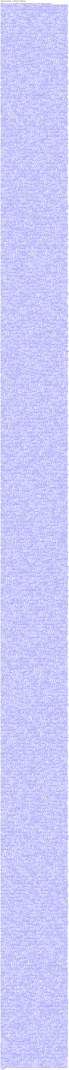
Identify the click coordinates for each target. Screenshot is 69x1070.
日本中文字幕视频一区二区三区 (10, 234)
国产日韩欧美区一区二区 (16, 12)
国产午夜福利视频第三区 (47, 222)
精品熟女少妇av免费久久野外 (31, 395)
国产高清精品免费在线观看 (54, 553)
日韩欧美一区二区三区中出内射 (45, 237)
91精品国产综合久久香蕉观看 (47, 549)
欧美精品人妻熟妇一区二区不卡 (36, 544)
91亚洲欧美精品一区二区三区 (16, 119)
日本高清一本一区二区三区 (48, 467)
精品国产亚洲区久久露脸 (48, 469)
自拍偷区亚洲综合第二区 (18, 495)
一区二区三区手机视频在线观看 (47, 73)
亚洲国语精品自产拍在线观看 (56, 99)
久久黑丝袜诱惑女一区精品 (50, 180)
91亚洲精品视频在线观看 (20, 129)
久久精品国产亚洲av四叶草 (46, 41)
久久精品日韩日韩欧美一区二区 (43, 40)
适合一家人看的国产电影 (19, 149)
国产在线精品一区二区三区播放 (9, 265)
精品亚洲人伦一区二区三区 (23, 74)
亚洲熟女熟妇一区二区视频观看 (21, 6)
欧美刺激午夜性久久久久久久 (56, 34)
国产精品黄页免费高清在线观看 (54, 488)
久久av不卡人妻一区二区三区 (20, 231)
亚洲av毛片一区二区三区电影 (30, 396)
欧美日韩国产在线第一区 (38, 220)
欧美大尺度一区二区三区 (9, 570)
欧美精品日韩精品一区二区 (58, 159)
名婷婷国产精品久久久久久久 (11, 299)
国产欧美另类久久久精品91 (19, 433)
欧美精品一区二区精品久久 (59, 204)
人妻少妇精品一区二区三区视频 (10, 519)
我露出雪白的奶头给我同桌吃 (29, 49)
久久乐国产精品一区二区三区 (10, 7)
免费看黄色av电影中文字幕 (25, 138)
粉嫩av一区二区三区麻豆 (32, 561)
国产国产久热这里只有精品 (45, 316)
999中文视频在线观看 (61, 122)
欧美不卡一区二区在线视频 (19, 334)
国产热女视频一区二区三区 (57, 353)
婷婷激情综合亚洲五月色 (28, 115)
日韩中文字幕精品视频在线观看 (50, 500)
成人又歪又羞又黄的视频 (42, 12)
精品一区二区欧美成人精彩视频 (37, 6)
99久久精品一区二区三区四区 (45, 261)
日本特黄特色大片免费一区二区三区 (55, 358)
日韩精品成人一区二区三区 (31, 68)
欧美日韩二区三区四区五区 (15, 532)
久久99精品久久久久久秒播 (19, 123)
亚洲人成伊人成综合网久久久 (25, 140)
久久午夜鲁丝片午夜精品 (10, 459)
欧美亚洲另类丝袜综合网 (35, 234)
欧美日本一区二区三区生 (17, 565)
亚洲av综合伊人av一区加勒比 (51, 90)
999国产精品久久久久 (51, 108)
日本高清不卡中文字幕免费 (45, 167)
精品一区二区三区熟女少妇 (44, 388)
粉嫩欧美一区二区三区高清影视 (43, 67)
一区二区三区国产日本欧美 (32, 551)
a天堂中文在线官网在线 (7, 350)
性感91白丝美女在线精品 (38, 183)
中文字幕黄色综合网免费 (46, 375)
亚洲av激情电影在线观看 (51, 272)
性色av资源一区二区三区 (38, 138)
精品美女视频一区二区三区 (49, 92)
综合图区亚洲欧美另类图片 (14, 148)
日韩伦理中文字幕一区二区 (38, 122)
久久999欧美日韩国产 (48, 27)
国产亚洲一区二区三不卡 (45, 480)
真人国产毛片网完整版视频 (8, 235)
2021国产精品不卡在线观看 (49, 7)
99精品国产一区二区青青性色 (49, 327)
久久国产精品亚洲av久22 (62, 368)
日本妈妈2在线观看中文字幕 (33, 382)
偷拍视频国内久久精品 (58, 384)
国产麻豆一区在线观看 (62, 177)
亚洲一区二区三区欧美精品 (7, 370)
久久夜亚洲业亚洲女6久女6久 (41, 440)
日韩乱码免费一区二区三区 (27, 517)
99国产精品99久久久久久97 (60, 549)
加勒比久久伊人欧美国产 (15, 34)
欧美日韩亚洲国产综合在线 (28, 40)
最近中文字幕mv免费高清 (58, 111)
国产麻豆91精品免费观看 (11, 65)
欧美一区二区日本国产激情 (14, 430)
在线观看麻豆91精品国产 (35, 238)
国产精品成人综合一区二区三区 (60, 283)
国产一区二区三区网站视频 (45, 436)
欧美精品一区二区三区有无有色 (36, 357)
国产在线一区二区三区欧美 (41, 259)
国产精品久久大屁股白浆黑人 (13, 214)
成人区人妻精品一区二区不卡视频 (36, 329)
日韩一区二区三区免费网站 (47, 416)
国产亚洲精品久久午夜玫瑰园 (34, 256)
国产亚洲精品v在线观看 (35, 97)
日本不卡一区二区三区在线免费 (11, 139)
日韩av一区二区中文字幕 (33, 77)
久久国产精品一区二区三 (56, 276)
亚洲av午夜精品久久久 (60, 432)
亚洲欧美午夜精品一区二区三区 (39, 145)
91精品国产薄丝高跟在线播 (8, 544)
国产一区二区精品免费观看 (33, 486)
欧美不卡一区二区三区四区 (45, 68)
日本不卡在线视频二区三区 (61, 58)
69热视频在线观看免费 (14, 425)
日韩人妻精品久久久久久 (40, 26)
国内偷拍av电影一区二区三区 (37, 44)
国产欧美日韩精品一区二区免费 (57, 75)
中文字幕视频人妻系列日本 (24, 65)
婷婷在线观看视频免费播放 (29, 422)
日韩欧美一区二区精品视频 (51, 239)
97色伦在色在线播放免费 (24, 156)
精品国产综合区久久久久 (53, 26)
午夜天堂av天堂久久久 (45, 77)
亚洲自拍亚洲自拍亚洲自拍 (11, 527)
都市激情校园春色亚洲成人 (49, 218)
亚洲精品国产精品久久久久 (48, 97)
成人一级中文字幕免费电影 (15, 411)
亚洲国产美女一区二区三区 (39, 358)
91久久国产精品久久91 (37, 116)
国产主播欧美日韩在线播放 (48, 454)
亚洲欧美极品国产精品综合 (20, 370)
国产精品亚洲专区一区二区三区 (40, 503)
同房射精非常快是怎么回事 (31, 283)
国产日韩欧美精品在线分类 (32, 230)
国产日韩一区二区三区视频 (25, 184)
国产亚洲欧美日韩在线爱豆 (49, 169)
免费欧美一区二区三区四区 (32, 552)
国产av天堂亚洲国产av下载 (61, 238)
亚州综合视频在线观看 (51, 323)
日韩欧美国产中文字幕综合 (46, 347)
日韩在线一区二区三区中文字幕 (57, 249)
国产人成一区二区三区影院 (37, 43)
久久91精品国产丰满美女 (42, 439)
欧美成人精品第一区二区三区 (61, 51)
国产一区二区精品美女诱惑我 (19, 251)
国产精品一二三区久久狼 (26, 220)
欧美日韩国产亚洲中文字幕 (41, 16)
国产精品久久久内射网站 (22, 346)
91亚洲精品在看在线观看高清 (10, 456)
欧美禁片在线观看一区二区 (34, 5)
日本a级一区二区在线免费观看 (38, 139)
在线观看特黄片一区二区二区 (28, 430)
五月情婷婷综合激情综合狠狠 (25, 94)
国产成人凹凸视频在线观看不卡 (47, 106)
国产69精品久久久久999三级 (49, 295)
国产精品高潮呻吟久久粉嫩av (8, 207)
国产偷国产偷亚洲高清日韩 (13, 497)
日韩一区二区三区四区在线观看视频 (44, 367)
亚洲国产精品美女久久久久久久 (32, 258)
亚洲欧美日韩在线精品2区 (43, 428)
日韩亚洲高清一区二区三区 (30, 388)
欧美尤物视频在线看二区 (19, 326)
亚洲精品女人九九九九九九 (57, 36)
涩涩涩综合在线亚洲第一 (46, 433)
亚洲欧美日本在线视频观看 (29, 305)
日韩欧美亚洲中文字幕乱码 (13, 406)
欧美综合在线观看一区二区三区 (56, 503)
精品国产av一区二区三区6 (56, 511)
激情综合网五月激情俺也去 (7, 324)
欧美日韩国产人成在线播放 (61, 551)
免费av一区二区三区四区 (12, 146)
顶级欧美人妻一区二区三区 (58, 285)
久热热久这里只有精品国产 (60, 210)
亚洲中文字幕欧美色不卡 (59, 162)
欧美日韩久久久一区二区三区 (55, 471)
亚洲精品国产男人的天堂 (6, 405)
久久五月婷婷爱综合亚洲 (44, 36)
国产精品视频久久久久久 (13, 450)
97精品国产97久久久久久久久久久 (29, 148)
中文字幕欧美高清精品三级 (42, 276)
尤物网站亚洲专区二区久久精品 (20, 405)
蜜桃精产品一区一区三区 (46, 442)
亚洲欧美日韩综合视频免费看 (52, 135)
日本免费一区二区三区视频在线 (34, 279)
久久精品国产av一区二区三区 (36, 364)
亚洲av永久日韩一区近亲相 (23, 224)
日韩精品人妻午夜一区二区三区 (32, 371)
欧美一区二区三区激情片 (43, 78)
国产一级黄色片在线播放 (18, 442)
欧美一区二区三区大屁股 (10, 109)
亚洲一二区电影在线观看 (35, 248)
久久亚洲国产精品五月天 (24, 265)
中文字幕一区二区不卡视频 (60, 164)
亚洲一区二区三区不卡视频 (33, 416)
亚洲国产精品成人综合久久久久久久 (18, 566)
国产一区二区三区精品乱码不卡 (42, 303)
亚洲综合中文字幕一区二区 (22, 402)
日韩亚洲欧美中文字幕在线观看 (49, 245)
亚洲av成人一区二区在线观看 (20, 470)
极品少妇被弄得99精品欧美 (15, 75)
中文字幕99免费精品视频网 (54, 461)
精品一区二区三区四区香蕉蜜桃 (52, 155)
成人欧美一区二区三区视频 (47, 57)
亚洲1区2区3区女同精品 (47, 143)
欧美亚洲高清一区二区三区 (51, 271)
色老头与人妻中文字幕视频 (38, 319)
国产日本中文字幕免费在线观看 (28, 215)
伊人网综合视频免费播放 (15, 40)
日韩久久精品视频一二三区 (36, 453)
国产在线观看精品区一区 (23, 248)
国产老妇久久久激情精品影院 (40, 425)
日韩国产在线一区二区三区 (52, 463)
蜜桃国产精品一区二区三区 (53, 64)
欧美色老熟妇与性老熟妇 (17, 288)
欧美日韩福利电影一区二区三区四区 (25, 26)
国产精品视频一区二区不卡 (61, 402)
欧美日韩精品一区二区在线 (50, 95)
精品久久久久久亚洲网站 (10, 248)
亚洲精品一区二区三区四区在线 (9, 546)
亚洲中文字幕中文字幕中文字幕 (49, 157)
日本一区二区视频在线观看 (26, 15)
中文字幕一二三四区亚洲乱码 (38, 88)
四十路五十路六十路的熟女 (7, 285)
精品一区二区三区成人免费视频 (57, 312)
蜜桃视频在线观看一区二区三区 (26, 449)
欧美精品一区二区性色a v (7, 179)
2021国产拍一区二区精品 (35, 157)
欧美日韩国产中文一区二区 (37, 17)
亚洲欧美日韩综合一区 (55, 78)
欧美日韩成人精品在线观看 (59, 27)
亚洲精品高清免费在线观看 (52, 532)
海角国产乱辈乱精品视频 (56, 429)
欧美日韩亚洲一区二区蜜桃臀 (50, 266)
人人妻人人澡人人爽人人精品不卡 (21, 381)
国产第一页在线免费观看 (15, 259)
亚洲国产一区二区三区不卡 (36, 545)
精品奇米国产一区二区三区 (11, 88)
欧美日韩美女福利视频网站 (22, 254)
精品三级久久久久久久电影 (33, 351)
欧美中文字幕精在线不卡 (19, 190)
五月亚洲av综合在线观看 (49, 404)
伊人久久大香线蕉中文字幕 (34, 469)
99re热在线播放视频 (16, 49)
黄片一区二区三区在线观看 (57, 395)
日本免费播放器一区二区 (49, 56)
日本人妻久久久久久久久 (42, 406)
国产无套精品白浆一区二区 (55, 508)
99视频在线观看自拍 (11, 364)
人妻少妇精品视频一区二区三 (21, 210)
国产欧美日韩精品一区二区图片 (37, 74)
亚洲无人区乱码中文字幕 (40, 146)
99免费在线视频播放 (34, 381)
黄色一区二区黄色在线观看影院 (31, 412)
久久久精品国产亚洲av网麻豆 (54, 302)
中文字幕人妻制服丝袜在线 (55, 361)
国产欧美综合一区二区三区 (18, 41)
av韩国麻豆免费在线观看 (47, 54)
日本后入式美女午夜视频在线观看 (50, 355)
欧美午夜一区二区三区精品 (27, 493)
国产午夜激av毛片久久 (7, 344)
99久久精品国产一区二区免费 (56, 439)
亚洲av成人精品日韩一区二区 (54, 10)
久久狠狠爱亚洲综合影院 (15, 215)
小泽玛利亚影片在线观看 (21, 327)
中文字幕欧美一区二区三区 (51, 30)
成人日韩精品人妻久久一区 (40, 13)
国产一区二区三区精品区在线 (59, 436)
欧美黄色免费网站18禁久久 (53, 13)
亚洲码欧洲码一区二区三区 (8, 346)
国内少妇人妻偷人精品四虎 (30, 261)
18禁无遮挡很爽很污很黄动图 (58, 320)
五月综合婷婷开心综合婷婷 (51, 346)
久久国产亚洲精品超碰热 (12, 61)
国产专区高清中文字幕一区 (24, 197)
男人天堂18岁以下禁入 (20, 338)
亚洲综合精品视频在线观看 (23, 528)
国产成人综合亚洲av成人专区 (22, 108)
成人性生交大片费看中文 (11, 95)
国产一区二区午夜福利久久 (51, 44)
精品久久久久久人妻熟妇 (27, 518)
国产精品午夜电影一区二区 (21, 39)
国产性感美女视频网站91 (31, 317)
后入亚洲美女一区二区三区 (38, 505)
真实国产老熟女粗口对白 (15, 493)
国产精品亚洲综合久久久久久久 (37, 108)
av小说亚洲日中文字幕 (31, 321)
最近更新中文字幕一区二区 (59, 316)
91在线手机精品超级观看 (33, 370)
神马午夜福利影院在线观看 (41, 292)
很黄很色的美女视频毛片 (51, 112)
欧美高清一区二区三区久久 (28, 361)
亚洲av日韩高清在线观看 (19, 387)
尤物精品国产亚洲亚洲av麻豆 (52, 247)
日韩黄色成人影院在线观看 (53, 425)
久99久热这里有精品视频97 (51, 447)
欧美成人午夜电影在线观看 (32, 549)
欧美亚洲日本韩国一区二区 (30, 413)
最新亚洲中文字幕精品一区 (26, 269)
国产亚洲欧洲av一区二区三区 (32, 162)
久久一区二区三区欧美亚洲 (42, 563)
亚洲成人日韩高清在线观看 (21, 266)
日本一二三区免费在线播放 (27, 312)
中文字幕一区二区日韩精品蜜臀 (58, 388)
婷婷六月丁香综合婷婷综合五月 (53, 65)
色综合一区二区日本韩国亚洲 (46, 296)
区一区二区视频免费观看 (17, 422)
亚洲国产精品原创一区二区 (59, 415)
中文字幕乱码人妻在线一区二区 (47, 255)
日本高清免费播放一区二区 (51, 535)
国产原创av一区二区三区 (24, 92)
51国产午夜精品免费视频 (17, 515)
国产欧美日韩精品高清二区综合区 (36, 346)
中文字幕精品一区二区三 (57, 123)
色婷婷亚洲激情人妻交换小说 (54, 146)
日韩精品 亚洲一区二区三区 (59, 289)
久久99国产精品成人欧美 (47, 338)
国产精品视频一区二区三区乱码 (21, 87)
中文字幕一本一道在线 (36, 331)
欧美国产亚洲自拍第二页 (36, 189)
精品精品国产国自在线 (23, 187)
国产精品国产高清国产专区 (19, 436)
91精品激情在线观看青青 (30, 276)
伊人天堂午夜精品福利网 (9, 357)
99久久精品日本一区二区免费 (38, 239)
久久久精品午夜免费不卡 (62, 327)
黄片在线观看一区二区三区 (52, 186)
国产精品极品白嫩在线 (15, 423)
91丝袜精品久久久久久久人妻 (44, 215)
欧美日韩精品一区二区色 (53, 227)
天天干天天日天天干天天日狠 (29, 34)
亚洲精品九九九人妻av (22, 347)
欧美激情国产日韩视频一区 (23, 97)
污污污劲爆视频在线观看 (36, 201)
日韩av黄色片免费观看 (23, 27)
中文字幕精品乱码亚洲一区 (47, 391)
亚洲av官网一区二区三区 (11, 471)
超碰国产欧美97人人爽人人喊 (50, 293)
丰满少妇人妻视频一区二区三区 (15, 514)
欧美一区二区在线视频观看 (26, 200)
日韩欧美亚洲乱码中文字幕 (32, 51)
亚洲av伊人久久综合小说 (42, 409)
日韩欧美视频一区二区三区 (17, 191)
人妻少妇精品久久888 (49, 263)
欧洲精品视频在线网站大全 (23, 525)
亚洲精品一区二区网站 (41, 473)
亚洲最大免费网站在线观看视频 (34, 341)
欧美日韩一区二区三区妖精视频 (60, 435)
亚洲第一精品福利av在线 (6, 98)
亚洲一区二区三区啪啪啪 (18, 413)
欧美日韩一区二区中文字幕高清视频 (48, 177)
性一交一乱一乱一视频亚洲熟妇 (52, 423)
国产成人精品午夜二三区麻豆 (8, 108)
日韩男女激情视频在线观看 (11, 247)
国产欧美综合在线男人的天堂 (11, 184)
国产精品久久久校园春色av (61, 350)
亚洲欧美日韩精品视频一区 (54, 419)
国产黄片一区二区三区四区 (31, 204)
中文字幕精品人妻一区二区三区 (59, 215)
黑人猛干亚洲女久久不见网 (7, 53)
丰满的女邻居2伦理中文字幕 (14, 360)
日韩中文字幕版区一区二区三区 (37, 323)
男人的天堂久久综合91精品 (39, 64)
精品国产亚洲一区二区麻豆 (42, 474)
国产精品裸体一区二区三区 (43, 353)
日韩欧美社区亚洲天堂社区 (61, 207)
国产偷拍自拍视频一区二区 (35, 196)
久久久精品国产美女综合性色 (15, 420)
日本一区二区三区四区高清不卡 (9, 292)
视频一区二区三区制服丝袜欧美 (56, 440)
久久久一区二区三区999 (34, 254)
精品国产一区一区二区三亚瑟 (26, 181)
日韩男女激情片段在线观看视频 (23, 521)
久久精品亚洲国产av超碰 (18, 439)
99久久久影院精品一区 (62, 244)
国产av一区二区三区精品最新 (55, 406)
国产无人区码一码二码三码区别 (29, 360)
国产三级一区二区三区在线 (34, 71)
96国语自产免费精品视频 (20, 561)
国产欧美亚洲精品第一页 (41, 63)
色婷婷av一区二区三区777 (42, 305)
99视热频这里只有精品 (50, 6)
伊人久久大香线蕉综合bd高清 (61, 205)
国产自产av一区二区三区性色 (13, 220)
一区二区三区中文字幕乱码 (38, 20)
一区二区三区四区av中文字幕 (42, 249)
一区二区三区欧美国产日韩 (54, 145)
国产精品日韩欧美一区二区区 (38, 197)
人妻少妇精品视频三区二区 (26, 503)
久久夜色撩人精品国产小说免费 (55, 555)
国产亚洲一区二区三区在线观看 (55, 374)
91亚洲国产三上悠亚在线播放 (57, 428)
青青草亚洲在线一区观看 (25, 519)
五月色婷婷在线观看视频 (38, 498)
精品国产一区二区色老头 (39, 463)
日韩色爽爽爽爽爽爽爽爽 (22, 572)
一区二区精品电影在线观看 (45, 385)
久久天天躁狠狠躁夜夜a (33, 443)
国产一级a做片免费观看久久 (46, 326)
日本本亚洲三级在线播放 (34, 150)
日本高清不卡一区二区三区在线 (19, 290)
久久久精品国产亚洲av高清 (20, 558)
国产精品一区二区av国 (38, 242)
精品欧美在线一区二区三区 (21, 368)
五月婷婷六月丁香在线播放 (60, 71)
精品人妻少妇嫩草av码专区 (30, 495)
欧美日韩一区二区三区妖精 (42, 286)
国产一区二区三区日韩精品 (48, 324)
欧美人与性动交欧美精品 (8, 201)
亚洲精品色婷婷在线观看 (29, 553)
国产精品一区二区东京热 (35, 466)
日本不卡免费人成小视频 (43, 398)
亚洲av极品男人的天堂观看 (45, 333)
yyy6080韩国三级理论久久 (59, 84)
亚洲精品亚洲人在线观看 (59, 411)
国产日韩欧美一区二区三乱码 (31, 316)
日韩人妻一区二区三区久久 (30, 191)
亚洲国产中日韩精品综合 (6, 341)
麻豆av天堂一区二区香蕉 (46, 39)
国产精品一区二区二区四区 (28, 75)
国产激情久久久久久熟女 (30, 512)
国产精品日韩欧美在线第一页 (32, 37)
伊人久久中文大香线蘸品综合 (52, 357)
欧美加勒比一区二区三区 (52, 457)
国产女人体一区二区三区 (35, 53)
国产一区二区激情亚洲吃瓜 (61, 208)
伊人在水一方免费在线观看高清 (19, 153)
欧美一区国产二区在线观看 (49, 221)
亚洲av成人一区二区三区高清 (48, 254)
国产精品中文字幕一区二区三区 (19, 85)
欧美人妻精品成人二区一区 (25, 457)
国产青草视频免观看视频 (34, 170)
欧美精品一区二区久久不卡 (10, 32)
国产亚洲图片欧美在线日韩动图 (8, 208)
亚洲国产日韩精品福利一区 (11, 80)
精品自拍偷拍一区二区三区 (16, 249)
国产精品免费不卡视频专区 (47, 81)
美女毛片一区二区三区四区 (49, 156)
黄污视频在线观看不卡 (45, 486)
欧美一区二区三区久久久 (9, 536)
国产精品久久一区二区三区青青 (28, 409)
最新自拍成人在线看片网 (7, 231)
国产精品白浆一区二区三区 (18, 68)
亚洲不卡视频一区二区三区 (17, 476)
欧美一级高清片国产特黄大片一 (22, 211)
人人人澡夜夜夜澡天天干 (23, 109)
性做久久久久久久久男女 (13, 408)
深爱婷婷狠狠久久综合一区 (60, 371)
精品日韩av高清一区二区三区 (61, 347)
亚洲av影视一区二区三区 (21, 536)
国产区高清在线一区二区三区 (50, 211)
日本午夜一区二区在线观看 (15, 115)
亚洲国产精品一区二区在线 (32, 106)
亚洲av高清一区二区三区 (59, 378)
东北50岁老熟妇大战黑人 (46, 111)
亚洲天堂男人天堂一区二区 (20, 256)
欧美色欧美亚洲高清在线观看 (12, 367)
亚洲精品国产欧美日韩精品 (35, 572)
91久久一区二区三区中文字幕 (9, 132)
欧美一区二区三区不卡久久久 (46, 204)
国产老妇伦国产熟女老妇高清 (38, 9)
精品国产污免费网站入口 (24, 142)
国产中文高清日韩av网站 (58, 172)
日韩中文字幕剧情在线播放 (7, 129)
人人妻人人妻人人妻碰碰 (11, 242)
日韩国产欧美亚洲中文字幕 (16, 353)
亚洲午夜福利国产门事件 (42, 314)
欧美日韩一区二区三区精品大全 (23, 198)
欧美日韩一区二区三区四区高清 (34, 344)
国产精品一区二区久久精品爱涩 (28, 99)
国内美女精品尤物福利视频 (59, 237)
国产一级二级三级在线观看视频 (44, 384)
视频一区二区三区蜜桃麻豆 (34, 54)
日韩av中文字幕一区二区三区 (25, 471)
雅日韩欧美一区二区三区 (56, 228)
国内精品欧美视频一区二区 (18, 50)
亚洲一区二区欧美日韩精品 (60, 446)
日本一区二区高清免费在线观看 (33, 334)
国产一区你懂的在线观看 (36, 32)
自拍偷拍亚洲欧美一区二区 (57, 190)
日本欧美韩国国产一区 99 (28, 491)
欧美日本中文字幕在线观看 (61, 558)
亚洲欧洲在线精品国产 (23, 501)
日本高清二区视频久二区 (54, 418)
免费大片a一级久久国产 (24, 136)
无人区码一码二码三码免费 (17, 316)
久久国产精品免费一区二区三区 (41, 181)
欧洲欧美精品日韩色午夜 (41, 313)
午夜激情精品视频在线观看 (25, 61)
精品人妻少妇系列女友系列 (37, 90)
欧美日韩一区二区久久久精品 (21, 155)
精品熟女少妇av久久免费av (50, 24)
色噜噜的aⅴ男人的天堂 (47, 85)
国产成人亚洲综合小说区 (9, 368)
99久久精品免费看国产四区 (9, 222)
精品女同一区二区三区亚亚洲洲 (18, 279)
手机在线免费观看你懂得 (22, 245)
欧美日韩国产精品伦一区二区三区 (53, 88)
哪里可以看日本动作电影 (20, 58)
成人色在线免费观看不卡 (18, 101)
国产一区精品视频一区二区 (34, 210)
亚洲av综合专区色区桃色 (40, 22)
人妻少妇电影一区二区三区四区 (30, 288)
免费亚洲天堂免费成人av (61, 128)
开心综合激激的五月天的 (18, 415)
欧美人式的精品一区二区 (49, 350)
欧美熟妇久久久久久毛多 (38, 91)
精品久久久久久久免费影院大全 (26, 22)
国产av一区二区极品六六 (31, 429)
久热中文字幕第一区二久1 (20, 435)
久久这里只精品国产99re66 (30, 415)
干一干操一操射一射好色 (11, 187)
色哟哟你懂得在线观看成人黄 (8, 39)
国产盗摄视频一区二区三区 (10, 94)
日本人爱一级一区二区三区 (38, 272)
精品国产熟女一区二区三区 (55, 305)
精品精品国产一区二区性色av (16, 125)
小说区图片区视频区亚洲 (24, 456)
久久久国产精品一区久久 (28, 504)
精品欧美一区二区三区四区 (56, 394)
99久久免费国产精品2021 (32, 123)
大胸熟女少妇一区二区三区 (46, 149)
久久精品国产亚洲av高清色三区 (41, 275)
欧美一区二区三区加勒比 (31, 50)
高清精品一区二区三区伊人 (48, 334)
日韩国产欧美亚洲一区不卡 (25, 91)
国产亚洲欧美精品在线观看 (26, 510)
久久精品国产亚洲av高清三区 (50, 198)
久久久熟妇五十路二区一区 (27, 423)
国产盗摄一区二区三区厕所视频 (16, 320)
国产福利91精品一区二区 (23, 545)
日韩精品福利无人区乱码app (12, 275)
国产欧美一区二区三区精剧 (25, 498)
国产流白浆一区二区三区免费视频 (14, 278)
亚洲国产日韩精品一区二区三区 (51, 224)
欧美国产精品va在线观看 (20, 296)
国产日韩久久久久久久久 (61, 279)
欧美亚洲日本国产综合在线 (47, 5)
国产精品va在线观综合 (56, 515)
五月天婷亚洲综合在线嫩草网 (29, 473)
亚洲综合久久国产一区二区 (18, 152)
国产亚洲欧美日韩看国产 (18, 372)
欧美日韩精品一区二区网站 (41, 449)
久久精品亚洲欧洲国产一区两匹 (13, 121)
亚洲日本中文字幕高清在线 (10, 197)
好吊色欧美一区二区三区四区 (34, 173)
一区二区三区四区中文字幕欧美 (48, 179)
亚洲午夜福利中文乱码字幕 (61, 391)
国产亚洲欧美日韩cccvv (8, 176)
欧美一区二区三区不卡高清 (21, 357)
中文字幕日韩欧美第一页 (59, 98)
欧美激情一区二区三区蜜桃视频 (9, 569)
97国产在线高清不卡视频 (11, 140)
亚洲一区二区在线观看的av (20, 54)
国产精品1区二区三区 (15, 30)
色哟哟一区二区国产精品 (25, 139)
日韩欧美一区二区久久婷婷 (56, 372)
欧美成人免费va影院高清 (25, 299)
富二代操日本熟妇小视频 (53, 522)
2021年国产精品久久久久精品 (45, 125)
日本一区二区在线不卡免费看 (35, 377)
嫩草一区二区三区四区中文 (10, 27)
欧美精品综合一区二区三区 (42, 278)
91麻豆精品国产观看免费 (58, 33)
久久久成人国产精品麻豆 (35, 559)
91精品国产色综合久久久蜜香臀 (32, 379)
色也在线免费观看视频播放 (15, 504)
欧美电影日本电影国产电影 (47, 466)
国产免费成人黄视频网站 (10, 180)
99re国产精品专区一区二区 (62, 354)
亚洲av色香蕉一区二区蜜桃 (7, 552)
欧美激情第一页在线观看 (16, 314)
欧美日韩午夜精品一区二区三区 (45, 50)
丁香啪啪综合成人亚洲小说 (49, 389)
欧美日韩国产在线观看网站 (36, 7)
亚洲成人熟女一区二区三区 (57, 379)
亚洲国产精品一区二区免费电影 (58, 40)
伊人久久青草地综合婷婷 (35, 324)
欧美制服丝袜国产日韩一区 (24, 56)
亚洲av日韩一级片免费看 (29, 67)
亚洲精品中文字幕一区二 (33, 296)
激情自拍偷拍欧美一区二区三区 (58, 556)
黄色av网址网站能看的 (20, 207)
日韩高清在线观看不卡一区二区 (26, 80)
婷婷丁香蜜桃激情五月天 (53, 510)
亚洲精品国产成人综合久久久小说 (35, 24)
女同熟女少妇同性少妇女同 (60, 330)
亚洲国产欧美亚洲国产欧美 (27, 306)
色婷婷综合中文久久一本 (48, 377)
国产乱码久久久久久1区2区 (46, 230)
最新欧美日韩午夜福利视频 (8, 309)
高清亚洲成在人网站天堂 (26, 464)
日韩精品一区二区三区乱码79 (19, 51)
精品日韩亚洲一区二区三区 (54, 292)
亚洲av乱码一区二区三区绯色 (36, 169)
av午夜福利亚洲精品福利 (59, 412)
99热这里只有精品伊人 (17, 432)
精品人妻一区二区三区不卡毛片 (20, 84)
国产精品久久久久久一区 (49, 58)
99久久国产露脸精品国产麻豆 (11, 91)
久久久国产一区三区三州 (48, 340)
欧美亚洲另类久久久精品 (8, 71)
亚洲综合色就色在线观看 (21, 150)
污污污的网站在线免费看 (10, 189)
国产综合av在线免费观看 (13, 490)
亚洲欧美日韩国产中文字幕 (27, 214)
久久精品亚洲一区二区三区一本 (51, 60)
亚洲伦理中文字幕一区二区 (50, 231)
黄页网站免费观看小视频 (6, 436)
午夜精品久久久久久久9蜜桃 (9, 164)
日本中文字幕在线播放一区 (31, 326)
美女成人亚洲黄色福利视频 (11, 135)
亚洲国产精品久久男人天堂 (25, 271)
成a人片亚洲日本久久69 (20, 118)
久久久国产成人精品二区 (58, 288)
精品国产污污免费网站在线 (51, 184)
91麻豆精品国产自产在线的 (16, 305)
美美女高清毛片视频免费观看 (39, 235)
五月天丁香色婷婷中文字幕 (28, 511)
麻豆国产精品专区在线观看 (7, 210)
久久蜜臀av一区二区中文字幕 (38, 112)
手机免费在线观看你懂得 (47, 71)
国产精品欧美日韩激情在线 (48, 189)
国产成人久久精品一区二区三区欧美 (25, 310)
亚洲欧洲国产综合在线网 (28, 121)
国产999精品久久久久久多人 (53, 214)
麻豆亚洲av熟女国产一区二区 (38, 65)
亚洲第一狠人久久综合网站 (55, 181)
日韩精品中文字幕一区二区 (12, 505)
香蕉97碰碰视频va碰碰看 (41, 10)
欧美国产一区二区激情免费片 (11, 22)
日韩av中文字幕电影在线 (62, 56)
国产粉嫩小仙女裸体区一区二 (9, 418)
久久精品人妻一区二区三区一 (30, 105)
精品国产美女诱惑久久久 (46, 285)
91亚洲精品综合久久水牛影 (14, 518)
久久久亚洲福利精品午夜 (60, 478)
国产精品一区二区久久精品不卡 (28, 481)
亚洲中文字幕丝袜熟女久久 (58, 351)
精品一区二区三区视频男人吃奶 (60, 230)
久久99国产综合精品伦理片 (9, 347)
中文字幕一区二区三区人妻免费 (22, 454)
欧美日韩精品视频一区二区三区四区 (16, 23)
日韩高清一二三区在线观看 (20, 392)
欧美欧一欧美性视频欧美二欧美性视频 (54, 319)
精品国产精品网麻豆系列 (22, 46)
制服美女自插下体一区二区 (46, 46)
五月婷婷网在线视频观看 (49, 163)
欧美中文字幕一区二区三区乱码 (60, 149)
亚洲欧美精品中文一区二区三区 (21, 437)
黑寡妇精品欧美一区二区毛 (26, 302)
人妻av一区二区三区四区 (15, 99)
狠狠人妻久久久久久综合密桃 (59, 433)
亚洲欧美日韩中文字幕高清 (59, 252)
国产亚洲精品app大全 (27, 183)
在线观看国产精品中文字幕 (48, 196)
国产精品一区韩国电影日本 (19, 538)
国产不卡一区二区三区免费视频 (24, 20)
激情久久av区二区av (12, 116)
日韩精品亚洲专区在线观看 (9, 26)
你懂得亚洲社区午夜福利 (61, 106)
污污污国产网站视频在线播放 (8, 150)
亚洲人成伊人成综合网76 (61, 109)
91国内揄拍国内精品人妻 (9, 336)
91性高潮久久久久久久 (25, 112)
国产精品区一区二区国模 (39, 273)
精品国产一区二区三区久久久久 (45, 378)
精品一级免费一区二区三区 (47, 205)
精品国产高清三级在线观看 (23, 282)
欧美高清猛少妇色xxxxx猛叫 (55, 15)
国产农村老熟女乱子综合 (17, 396)
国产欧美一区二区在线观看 (50, 19)
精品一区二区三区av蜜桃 (35, 164)
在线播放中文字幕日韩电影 (48, 128)
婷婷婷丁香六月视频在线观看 (43, 481)
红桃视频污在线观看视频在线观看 (22, 9)
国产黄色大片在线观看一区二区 (36, 402)
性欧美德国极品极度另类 (57, 480)
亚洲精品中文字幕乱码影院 (38, 457)
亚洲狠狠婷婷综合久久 (33, 84)
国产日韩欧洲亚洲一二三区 (34, 391)
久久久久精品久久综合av (46, 172)
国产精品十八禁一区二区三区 (27, 114)
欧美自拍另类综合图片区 (39, 447)
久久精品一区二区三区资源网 (22, 309)
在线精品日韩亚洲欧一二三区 (59, 385)
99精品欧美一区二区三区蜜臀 (23, 60)
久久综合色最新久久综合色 (29, 548)
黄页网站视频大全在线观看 (36, 456)
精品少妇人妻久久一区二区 (20, 483)
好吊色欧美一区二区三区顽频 (14, 16)
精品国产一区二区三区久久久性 (52, 138)
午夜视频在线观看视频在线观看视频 (38, 418)
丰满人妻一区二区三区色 (32, 129)
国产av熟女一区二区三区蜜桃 (34, 128)
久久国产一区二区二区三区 (17, 494)
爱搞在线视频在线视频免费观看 (18, 230)
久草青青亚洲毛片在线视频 (23, 365)
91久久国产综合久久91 (59, 437)
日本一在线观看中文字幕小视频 (16, 395)
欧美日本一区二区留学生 (55, 16)
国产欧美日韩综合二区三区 (55, 420)
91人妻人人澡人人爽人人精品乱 (15, 555)
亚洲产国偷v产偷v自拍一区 (49, 341)
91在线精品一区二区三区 (51, 197)
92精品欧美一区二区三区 (59, 125)
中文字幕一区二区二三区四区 (34, 81)
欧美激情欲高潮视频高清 (32, 436)
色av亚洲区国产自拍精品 (61, 477)
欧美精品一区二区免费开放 (18, 162)
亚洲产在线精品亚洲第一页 (49, 456)
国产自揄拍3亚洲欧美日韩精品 (35, 336)
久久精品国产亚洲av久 (50, 91)
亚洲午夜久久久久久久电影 (50, 43)
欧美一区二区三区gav (25, 307)
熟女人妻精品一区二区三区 (36, 156)
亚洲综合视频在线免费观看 (34, 47)
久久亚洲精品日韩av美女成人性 (44, 152)
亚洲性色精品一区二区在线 (20, 351)
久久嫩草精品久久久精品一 (61, 466)
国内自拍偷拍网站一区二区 (20, 443)
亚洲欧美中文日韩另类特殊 (23, 239)
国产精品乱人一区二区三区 (45, 193)
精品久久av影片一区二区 (21, 391)
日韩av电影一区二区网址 (51, 20)
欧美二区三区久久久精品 (56, 495)
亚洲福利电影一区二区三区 (19, 179)
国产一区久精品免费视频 (40, 121)
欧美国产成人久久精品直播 (37, 365)
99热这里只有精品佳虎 (59, 377)
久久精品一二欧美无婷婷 (48, 437)
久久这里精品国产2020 (49, 207)
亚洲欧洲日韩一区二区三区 (60, 452)
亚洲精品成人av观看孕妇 (52, 174)
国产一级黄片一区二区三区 (26, 273)
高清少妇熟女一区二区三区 (39, 302)
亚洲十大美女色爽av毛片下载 (32, 41)
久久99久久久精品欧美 (56, 29)
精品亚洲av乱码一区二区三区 (10, 545)
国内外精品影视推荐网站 (47, 23)
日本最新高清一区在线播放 (34, 205)
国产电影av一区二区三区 (43, 372)
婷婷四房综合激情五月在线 (48, 528)
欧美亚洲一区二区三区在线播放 (25, 242)
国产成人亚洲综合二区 (6, 372)
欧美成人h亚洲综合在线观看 (35, 484)
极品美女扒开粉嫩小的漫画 (7, 232)
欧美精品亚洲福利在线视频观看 (34, 355)
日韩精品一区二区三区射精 (60, 203)
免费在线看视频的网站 (60, 282)
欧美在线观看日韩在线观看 (9, 528)
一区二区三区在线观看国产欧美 (20, 217)
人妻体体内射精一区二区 (50, 348)
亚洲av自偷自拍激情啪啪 (58, 118)
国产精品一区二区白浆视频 (22, 280)
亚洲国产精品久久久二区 (43, 191)
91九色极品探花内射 (39, 30)
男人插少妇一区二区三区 (39, 269)
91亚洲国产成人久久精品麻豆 (9, 224)
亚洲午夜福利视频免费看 (40, 114)
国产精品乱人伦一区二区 (38, 426)
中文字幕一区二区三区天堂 (39, 225)
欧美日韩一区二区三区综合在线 (21, 350)
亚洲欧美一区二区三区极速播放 (20, 559)
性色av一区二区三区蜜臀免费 (30, 353)
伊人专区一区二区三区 (7, 149)
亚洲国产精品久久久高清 (9, 143)
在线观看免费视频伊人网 (50, 569)
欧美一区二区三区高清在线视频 (52, 213)
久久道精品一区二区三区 (48, 32)
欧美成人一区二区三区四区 (27, 303)
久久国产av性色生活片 (26, 362)
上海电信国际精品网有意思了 (59, 261)
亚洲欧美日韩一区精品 (14, 227)
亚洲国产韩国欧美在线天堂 (60, 153)
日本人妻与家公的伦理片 (8, 263)
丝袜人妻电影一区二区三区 (18, 160)
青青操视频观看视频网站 (48, 331)
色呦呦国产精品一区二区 (8, 118)
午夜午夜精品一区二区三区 (8, 266)
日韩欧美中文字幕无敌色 (22, 222)
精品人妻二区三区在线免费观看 (12, 268)
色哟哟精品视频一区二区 (17, 105)
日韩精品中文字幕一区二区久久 (33, 23)
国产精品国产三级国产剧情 (23, 174)
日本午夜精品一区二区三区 (59, 150)
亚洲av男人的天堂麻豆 (26, 268)
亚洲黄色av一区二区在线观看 (57, 565)
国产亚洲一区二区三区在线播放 (45, 445)
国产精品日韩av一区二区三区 (31, 507)
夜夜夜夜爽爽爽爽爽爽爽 (38, 95)
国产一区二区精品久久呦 (51, 307)
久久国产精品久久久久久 (60, 256)
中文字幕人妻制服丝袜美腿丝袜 (16, 261)
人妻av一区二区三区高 (24, 244)
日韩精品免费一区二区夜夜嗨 (35, 85)
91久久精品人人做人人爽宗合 (19, 73)
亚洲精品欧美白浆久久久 (34, 33)
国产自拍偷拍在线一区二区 (42, 476)
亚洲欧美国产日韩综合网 (51, 337)
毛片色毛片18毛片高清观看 (29, 126)
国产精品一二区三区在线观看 (34, 327)
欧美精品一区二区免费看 (6, 486)
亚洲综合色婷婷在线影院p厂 (58, 104)
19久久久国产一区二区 (9, 17)
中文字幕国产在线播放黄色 (31, 104)
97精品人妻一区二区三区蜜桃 (36, 187)
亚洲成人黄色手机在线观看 (20, 404)
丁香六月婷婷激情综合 (51, 200)
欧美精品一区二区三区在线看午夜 (28, 450)
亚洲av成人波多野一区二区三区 (21, 324)
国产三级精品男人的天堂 (38, 268)
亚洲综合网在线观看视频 (18, 539)
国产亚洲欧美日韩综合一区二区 (19, 375)
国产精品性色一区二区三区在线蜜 (9, 239)
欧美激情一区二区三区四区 (19, 382)
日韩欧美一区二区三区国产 (58, 68)
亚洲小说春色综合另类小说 (35, 27)
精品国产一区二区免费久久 (61, 37)
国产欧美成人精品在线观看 (7, 561)
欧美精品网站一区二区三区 (32, 149)
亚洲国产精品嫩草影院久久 (7, 355)
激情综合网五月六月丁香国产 (28, 406)
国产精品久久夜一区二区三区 (47, 51)
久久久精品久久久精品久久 (59, 381)
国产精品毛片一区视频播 (34, 153)
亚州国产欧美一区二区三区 (56, 562)
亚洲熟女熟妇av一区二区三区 (52, 300)
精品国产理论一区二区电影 (21, 177)
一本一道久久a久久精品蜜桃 (52, 140)
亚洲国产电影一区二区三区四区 (42, 306)
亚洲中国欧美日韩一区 (53, 63)
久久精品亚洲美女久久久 (42, 512)
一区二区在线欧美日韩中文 (56, 387)
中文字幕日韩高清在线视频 (38, 140)
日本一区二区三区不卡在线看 (48, 368)
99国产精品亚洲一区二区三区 (18, 167)
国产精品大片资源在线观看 (52, 362)
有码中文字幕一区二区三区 (15, 183)
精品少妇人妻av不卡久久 (8, 58)
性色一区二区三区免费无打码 (21, 238)
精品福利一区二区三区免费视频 (30, 515)
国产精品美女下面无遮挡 (8, 371)
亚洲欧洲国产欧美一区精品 (17, 378)
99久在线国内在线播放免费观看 (43, 49)
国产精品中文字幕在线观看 (57, 507)
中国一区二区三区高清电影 (42, 420)
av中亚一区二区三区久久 (29, 249)
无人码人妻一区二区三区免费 (36, 82)
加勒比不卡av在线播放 (36, 70)
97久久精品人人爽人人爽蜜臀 (26, 225)
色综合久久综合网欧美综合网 (9, 572)
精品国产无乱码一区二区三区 (10, 92)
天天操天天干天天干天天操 (51, 220)
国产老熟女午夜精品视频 (17, 126)
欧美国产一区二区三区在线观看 (35, 570)
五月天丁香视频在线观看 (43, 321)
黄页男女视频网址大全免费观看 (11, 200)
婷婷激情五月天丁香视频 (44, 29)
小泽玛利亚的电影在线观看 (47, 452)
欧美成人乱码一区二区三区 (11, 138)
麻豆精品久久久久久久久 (35, 368)
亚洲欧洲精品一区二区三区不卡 (50, 408)
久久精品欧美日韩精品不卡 (38, 337)
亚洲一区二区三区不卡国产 (39, 518)
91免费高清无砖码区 (44, 508)
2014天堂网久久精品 (39, 423)
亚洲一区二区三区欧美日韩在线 (26, 146)
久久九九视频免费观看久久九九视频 (31, 432)
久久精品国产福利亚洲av (35, 176)
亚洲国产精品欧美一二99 (56, 191)
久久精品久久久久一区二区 (59, 23)
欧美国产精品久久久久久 (25, 88)
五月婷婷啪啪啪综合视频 (61, 324)
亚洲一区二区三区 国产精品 (12, 10)
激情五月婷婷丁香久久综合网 (12, 524)
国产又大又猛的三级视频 (41, 119)
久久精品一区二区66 (60, 255)
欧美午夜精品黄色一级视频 (33, 172)
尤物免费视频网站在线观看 (60, 559)
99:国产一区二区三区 (50, 329)
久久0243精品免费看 (34, 109)
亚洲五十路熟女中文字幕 (29, 278)
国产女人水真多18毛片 (39, 532)
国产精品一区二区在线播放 (55, 251)
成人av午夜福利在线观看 (43, 562)
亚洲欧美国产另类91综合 (24, 32)
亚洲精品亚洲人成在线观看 (57, 405)
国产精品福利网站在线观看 (52, 9)
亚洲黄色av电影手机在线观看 (19, 203)
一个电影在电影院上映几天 (39, 362)
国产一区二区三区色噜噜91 (61, 254)
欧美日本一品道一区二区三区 (24, 459)
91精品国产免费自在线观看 (19, 486)
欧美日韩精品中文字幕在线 (60, 129)
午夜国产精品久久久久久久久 (21, 484)
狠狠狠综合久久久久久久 (37, 60)
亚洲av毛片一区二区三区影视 (21, 194)
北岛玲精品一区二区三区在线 (30, 237)
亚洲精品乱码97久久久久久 (7, 255)
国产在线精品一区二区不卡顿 (41, 133)
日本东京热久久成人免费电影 (40, 546)
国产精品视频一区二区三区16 (20, 341)
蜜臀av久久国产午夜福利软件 (57, 80)
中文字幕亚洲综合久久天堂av (21, 329)
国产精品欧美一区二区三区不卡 (48, 483)
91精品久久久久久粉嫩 (34, 46)
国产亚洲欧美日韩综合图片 (19, 333)
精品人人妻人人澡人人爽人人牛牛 (34, 354)
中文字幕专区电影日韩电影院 (61, 53)
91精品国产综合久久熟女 (49, 354)
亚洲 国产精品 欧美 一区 (23, 569)
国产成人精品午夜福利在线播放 (58, 413)
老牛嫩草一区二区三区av (29, 119)
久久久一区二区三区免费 (14, 481)
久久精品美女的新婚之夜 (20, 172)
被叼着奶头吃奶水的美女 (11, 44)
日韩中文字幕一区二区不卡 (30, 445)
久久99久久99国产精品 (13, 112)
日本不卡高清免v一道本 (55, 317)
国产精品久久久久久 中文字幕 (14, 361)
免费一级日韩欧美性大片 (52, 121)
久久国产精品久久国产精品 (7, 392)
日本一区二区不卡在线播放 (9, 295)
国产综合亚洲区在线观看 (19, 78)
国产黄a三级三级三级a (33, 177)
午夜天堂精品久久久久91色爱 (12, 464)
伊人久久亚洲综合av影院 (61, 97)
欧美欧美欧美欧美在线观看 (7, 469)
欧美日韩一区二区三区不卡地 (14, 491)
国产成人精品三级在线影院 (18, 193)
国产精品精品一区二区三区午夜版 (50, 297)
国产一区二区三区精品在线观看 (35, 487)
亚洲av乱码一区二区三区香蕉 (58, 529)
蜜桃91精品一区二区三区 (49, 116)
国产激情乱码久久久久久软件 (20, 377)
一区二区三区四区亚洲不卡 (46, 162)
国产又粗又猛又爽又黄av (46, 150)
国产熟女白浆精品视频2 (37, 521)
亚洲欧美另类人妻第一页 (22, 169)
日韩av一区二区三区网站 (36, 528)
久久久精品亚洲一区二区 (33, 375)
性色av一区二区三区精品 (60, 32)
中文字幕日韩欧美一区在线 (38, 300)
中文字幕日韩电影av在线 (34, 39)
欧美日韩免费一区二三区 (50, 541)
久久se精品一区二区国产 (6, 333)
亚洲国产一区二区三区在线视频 (18, 81)
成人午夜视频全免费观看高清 (31, 480)
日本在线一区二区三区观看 (60, 46)
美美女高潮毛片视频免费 (61, 443)
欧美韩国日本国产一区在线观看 (17, 385)
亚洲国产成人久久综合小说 (50, 498)
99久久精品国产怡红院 (33, 558)
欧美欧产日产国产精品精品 (50, 534)
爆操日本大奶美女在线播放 (25, 247)
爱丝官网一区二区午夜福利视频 (45, 148)
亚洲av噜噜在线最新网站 (28, 532)
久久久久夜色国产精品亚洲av (53, 74)
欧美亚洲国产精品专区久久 (19, 446)
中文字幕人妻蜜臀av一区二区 (44, 190)
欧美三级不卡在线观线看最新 (42, 75)
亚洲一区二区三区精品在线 (18, 29)
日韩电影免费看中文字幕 (56, 303)
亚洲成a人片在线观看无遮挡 (58, 49)
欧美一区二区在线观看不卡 (41, 490)
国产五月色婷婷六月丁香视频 (21, 131)
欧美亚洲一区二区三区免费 (32, 255)
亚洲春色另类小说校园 (12, 90)
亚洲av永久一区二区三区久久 (55, 314)
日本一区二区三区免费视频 (28, 16)
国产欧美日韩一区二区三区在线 (52, 426)
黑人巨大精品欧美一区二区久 (20, 24)
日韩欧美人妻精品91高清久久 (43, 514)
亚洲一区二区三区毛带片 (8, 9)
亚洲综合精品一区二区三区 (28, 12)
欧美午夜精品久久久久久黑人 (27, 394)
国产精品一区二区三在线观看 (21, 53)
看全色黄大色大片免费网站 (18, 283)
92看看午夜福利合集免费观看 (52, 136)
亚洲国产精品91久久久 (58, 248)
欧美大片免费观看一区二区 (27, 228)
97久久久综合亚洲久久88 (10, 365)
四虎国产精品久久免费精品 (16, 563)
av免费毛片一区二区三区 (19, 317)
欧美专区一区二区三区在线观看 (24, 272)
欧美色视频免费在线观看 (13, 358)
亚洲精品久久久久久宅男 (62, 295)
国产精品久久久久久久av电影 (55, 449)
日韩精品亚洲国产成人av (19, 98)
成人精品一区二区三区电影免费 (18, 173)
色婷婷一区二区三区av (7, 87)
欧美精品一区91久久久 (37, 221)
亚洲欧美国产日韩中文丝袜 (37, 180)
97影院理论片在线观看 (30, 289)
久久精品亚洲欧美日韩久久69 (46, 102)
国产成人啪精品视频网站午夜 (22, 176)
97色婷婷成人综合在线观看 (46, 153)
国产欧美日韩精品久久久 (31, 78)
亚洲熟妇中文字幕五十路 (49, 484)
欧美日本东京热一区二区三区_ (50, 392)
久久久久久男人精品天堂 (48, 256)
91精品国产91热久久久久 (51, 401)
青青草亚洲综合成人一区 (18, 166)
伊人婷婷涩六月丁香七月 (53, 119)
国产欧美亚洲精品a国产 (30, 190)
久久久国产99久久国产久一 (53, 22)
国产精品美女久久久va (9, 337)
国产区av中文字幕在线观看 (48, 176)
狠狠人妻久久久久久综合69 (10, 122)
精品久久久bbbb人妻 (13, 461)
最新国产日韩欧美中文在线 (47, 371)
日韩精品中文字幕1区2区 (34, 452)
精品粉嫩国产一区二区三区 (56, 548)
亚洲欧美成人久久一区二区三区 (30, 556)
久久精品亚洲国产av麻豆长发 (19, 321)
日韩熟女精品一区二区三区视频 (16, 512)
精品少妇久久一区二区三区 (51, 242)
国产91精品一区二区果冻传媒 (24, 180)
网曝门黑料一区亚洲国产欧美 (43, 126)
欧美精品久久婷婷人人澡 (32, 203)
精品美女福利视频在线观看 (54, 12)
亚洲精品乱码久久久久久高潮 (57, 360)
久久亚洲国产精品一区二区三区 (42, 310)
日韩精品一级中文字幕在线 (57, 126)
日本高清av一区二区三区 (39, 535)
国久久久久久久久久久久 (46, 101)
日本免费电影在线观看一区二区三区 (49, 343)
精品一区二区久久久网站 (42, 34)
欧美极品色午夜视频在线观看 (21, 232)
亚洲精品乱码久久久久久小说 (26, 275)
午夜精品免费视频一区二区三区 (37, 174)
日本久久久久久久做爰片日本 (52, 505)
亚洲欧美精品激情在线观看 (21, 466)
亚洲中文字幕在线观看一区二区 (35, 470)
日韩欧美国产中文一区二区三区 (44, 415)
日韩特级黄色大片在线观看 (19, 354)
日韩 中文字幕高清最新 (57, 494)
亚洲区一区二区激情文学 (29, 514)
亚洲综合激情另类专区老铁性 (43, 320)
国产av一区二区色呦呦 (37, 408)
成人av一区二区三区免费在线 (43, 430)
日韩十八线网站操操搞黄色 (46, 381)
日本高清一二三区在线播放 (13, 15)
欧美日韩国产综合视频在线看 (50, 201)
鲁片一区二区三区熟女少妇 (31, 29)
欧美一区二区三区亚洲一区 (47, 238)
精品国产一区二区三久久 (21, 205)
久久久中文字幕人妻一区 (13, 63)
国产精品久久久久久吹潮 (9, 542)
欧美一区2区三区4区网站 (46, 118)
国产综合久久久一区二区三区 (9, 282)
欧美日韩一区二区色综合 (33, 290)
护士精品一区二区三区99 (40, 214)
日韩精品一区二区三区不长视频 (27, 63)
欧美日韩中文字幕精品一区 (30, 378)
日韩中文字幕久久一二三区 (35, 295)
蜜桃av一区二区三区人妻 (13, 302)
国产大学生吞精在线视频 (9, 196)
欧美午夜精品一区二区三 (19, 37)
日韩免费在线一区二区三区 (54, 61)
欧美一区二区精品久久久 (8, 159)
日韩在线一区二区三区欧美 (31, 385)
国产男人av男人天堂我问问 (34, 330)
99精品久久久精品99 (31, 251)
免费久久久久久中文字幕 (51, 269)
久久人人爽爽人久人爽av (36, 309)
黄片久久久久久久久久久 (39, 524)
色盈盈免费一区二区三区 (32, 36)
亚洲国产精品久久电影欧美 (11, 186)
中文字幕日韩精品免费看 (6, 204)
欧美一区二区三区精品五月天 (19, 549)
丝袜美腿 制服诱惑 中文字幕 (7, 54)
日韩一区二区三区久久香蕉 (7, 218)
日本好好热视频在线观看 (37, 211)
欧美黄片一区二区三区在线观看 (11, 114)
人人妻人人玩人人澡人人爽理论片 (35, 348)
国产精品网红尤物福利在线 (7, 6)
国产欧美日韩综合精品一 (47, 98)
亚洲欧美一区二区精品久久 (10, 19)
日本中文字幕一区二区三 (8, 177)
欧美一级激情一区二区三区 (50, 570)
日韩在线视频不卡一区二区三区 (9, 82)
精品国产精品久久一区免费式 (61, 340)
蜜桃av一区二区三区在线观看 (20, 47)
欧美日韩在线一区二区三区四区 (26, 10)
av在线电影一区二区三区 (17, 102)
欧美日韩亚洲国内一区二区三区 (25, 401)
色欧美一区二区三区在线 (8, 484)
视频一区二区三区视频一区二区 (41, 228)
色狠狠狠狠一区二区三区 (37, 293)
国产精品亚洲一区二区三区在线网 (35, 207)
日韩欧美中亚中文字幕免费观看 (49, 70)
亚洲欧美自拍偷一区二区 (26, 300)
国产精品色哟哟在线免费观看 (39, 94)
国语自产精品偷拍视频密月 (45, 561)
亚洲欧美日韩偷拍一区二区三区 (10, 181)
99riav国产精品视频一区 (47, 248)
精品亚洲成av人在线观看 (36, 244)
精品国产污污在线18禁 (45, 166)
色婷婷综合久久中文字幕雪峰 (37, 568)
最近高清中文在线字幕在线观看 (18, 36)
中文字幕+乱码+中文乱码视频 (41, 115)
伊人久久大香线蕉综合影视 (7, 348)
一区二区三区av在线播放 (20, 255)
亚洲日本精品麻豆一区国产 (21, 33)
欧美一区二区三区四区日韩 (14, 362)
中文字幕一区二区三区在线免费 (47, 290)
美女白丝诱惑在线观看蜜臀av (40, 374)
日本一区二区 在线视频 (62, 323)
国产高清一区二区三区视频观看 (47, 232)
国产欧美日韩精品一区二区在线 (36, 213)
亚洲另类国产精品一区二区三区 (35, 231)
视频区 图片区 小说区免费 (27, 13)
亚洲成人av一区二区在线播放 (20, 5)
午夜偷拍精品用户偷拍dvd (38, 247)
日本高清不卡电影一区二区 (47, 538)
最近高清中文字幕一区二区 (10, 156)
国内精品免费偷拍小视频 (43, 396)
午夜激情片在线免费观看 (39, 401)
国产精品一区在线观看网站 (24, 19)
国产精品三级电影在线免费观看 (34, 58)
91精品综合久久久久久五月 (47, 477)
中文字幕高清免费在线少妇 (16, 67)
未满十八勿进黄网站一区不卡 (56, 422)
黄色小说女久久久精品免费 (43, 548)
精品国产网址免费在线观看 (7, 330)
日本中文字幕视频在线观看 (36, 224)
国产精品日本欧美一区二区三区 (29, 411)
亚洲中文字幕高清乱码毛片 (7, 404)
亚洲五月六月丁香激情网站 (9, 20)
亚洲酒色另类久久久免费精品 (24, 132)
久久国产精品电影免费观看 (26, 64)
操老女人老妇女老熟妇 (52, 518)
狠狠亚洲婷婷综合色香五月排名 (39, 471)
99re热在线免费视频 (7, 203)
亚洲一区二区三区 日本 (46, 258)
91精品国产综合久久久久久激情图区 (14, 237)
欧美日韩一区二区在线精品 (54, 313)
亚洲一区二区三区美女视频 (7, 57)
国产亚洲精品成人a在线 (23, 82)
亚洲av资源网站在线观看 (29, 563)
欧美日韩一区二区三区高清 (51, 142)
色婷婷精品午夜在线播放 (44, 395)
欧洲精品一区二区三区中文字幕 (31, 111)
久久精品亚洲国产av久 (45, 379)
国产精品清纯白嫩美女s (53, 473)
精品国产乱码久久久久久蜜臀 (48, 173)
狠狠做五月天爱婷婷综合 (9, 521)
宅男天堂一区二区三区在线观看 (22, 43)
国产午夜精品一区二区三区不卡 (8, 60)
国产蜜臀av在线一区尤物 (25, 90)
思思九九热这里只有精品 (38, 271)
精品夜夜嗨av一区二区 (49, 82)
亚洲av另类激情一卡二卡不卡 (40, 15)
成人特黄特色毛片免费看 (13, 534)
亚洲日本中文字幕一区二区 (9, 157)
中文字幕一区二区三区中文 (47, 47)
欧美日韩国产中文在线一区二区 (36, 155)
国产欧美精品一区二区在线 (32, 433)
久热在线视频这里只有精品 (7, 131)
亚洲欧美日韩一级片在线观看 (47, 446)
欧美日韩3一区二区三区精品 (50, 470)
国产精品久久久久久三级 (36, 525)
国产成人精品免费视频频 (22, 340)
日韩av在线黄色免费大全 (11, 401)
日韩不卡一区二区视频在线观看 (23, 235)
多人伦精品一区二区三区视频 (34, 338)
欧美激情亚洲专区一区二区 (12, 145)
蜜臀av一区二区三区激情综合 (37, 307)
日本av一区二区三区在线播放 (49, 309)
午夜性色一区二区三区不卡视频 (44, 160)
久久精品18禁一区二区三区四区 (31, 102)
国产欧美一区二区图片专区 (20, 57)
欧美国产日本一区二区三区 (35, 194)
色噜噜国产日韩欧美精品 (13, 300)
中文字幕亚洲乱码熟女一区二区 (48, 170)
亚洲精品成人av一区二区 (52, 139)
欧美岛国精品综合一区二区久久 (31, 166)
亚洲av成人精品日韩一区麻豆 (22, 297)
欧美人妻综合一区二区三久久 (9, 74)
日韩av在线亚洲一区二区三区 (35, 131)
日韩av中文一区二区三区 (56, 321)
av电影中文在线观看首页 (62, 189)
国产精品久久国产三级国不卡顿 (21, 218)
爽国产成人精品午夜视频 (22, 208)
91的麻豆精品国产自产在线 (39, 227)
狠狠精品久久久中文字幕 (61, 47)
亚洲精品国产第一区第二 (39, 186)
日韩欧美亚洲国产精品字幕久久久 (44, 289)
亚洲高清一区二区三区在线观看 (9, 56)
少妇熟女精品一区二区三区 (13, 409)
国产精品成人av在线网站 (16, 286)
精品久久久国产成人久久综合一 (22, 331)
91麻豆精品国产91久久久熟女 (51, 268)
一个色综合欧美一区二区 (36, 265)
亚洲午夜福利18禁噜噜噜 (18, 276)
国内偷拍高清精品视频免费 (61, 5)
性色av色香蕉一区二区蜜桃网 (17, 252)
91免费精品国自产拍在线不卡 (24, 241)
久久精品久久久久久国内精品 (22, 568)
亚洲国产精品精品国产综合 (48, 194)
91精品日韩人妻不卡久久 (43, 317)
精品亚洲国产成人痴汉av (12, 225)
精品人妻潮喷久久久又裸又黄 (36, 87)
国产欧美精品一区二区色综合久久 (34, 389)
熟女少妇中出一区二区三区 (41, 491)
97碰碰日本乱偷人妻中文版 (21, 143)
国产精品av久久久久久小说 (26, 227)
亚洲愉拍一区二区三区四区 (20, 71)
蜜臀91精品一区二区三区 (43, 99)
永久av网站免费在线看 (58, 143)
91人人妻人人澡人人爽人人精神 (54, 225)
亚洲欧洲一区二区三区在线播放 (8, 245)
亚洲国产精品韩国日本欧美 (21, 196)
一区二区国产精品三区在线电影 (54, 299)
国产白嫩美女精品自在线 (9, 198)
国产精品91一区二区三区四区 (27, 30)
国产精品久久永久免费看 (58, 375)
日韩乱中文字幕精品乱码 (6, 5)
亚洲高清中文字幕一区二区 (20, 399)
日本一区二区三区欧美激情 (60, 102)
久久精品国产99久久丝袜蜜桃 (37, 142)
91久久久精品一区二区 (14, 426)
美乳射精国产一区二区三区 (58, 442)
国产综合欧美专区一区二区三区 (10, 457)
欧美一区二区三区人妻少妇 (22, 164)
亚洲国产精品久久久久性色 (45, 288)
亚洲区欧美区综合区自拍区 (11, 136)
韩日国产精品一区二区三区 (34, 467)
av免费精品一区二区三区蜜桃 (12, 64)
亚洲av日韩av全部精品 (58, 39)
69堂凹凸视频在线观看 (34, 232)
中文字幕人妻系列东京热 (6, 529)
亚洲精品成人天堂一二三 (11, 500)
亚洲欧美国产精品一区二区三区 (46, 536)
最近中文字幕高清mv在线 (47, 53)
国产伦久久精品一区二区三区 (59, 101)
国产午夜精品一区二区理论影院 (21, 163)
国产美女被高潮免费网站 (34, 217)
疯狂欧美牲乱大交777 (20, 551)
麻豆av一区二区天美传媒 (8, 172)
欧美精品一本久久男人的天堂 (13, 13)
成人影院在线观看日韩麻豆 (46, 370)
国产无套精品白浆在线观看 (23, 418)
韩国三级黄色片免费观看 (14, 374)
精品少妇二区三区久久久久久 (46, 283)
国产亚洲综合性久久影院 (38, 184)
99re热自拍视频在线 (33, 405)
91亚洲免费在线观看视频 (48, 210)
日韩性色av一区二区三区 (25, 135)
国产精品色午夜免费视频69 (28, 314)
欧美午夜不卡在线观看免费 (20, 343)
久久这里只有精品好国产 (24, 7)
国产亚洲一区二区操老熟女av (25, 95)
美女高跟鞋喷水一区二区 (46, 159)
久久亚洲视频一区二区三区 (17, 111)
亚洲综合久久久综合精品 (61, 82)
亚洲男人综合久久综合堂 (40, 517)
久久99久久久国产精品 (30, 160)
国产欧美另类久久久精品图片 (25, 116)
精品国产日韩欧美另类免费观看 (52, 132)
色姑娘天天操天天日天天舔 (23, 189)
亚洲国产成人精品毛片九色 (58, 105)
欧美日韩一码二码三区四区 (35, 501)
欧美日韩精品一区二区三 (9, 402)
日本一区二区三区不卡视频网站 (42, 80)
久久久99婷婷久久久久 (54, 133)
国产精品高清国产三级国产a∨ (30, 125)
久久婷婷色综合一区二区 (41, 553)
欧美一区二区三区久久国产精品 (39, 61)
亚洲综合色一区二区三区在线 (50, 131)
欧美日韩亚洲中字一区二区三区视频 (21, 70)
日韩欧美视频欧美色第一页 (21, 542)
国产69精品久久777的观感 (26, 358)
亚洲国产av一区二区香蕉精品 (19, 262)
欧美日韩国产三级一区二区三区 (47, 37)
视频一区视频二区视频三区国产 (46, 551)
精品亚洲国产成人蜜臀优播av (48, 217)
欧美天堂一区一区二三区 (8, 194)
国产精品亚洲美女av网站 (31, 529)
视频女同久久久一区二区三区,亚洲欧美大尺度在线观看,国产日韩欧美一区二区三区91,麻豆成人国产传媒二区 (26, 3)
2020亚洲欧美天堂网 (54, 259)
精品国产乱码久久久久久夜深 (42, 511)
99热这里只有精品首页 (46, 33)
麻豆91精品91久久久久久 (39, 200)
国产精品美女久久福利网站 (29, 428)
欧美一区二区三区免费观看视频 (27, 460)
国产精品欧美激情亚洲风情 (48, 265)
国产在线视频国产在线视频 (45, 494)
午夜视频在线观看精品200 (34, 343)
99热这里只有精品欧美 (59, 538)
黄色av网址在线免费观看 (31, 152)
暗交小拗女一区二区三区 (49, 364)
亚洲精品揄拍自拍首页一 (45, 104)
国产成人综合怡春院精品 (8, 297)
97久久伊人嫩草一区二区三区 (9, 174)
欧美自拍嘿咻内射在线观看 (48, 344)
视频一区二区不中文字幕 (30, 476)
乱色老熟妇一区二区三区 (30, 384)
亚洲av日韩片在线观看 (46, 351)
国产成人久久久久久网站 (59, 50)
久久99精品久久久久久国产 (37, 132)
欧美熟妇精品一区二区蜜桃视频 (52, 17)
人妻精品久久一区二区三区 (21, 541)
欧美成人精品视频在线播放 (61, 536)
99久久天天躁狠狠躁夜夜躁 (12, 269)
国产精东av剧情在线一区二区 (15, 313)
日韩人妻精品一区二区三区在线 (22, 201)
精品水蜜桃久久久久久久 (37, 19)
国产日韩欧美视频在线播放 (13, 228)
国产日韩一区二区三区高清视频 (59, 450)
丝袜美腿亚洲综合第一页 (42, 419)
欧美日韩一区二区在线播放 (31, 193)
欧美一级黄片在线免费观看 (18, 104)
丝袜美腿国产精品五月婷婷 (34, 208)
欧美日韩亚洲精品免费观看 (33, 73)
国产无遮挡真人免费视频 (20, 159)
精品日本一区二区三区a (47, 164)
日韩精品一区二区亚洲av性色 (37, 136)
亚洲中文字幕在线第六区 (23, 157)
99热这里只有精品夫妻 (30, 387)
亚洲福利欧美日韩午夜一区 (60, 331)
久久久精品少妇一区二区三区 (56, 275)
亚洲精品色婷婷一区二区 (35, 143)
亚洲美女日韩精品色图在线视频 (23, 17)
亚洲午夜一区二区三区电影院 (51, 87)
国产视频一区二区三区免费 (37, 519)
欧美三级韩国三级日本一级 (7, 329)
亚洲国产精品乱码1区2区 (24, 293)
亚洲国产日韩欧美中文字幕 (46, 412)
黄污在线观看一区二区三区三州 (27, 367)
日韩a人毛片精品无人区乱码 (24, 122)
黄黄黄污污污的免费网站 (32, 333)
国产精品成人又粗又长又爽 (20, 330)
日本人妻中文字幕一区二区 (37, 135)
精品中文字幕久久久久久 (56, 460)
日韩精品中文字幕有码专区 (34, 566)
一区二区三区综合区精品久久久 (35, 263)
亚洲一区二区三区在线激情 (35, 350)
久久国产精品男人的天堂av (48, 234)
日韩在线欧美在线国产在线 (36, 218)
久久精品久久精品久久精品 (49, 521)
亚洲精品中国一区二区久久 (33, 57)
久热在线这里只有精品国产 (59, 160)
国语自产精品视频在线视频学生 (54, 517)
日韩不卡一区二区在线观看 (9, 525)
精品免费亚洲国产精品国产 (9, 46)
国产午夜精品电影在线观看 (29, 565)
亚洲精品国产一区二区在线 (61, 329)
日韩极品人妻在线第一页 (22, 336)
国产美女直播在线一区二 (50, 241)
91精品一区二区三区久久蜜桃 (20, 416)
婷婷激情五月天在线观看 (24, 44)
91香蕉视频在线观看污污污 (29, 398)
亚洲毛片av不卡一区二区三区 (50, 187)
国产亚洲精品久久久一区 (45, 123)
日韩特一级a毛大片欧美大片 (53, 94)
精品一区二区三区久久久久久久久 (34, 262)
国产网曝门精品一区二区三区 (60, 41)
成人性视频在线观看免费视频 (33, 179)
